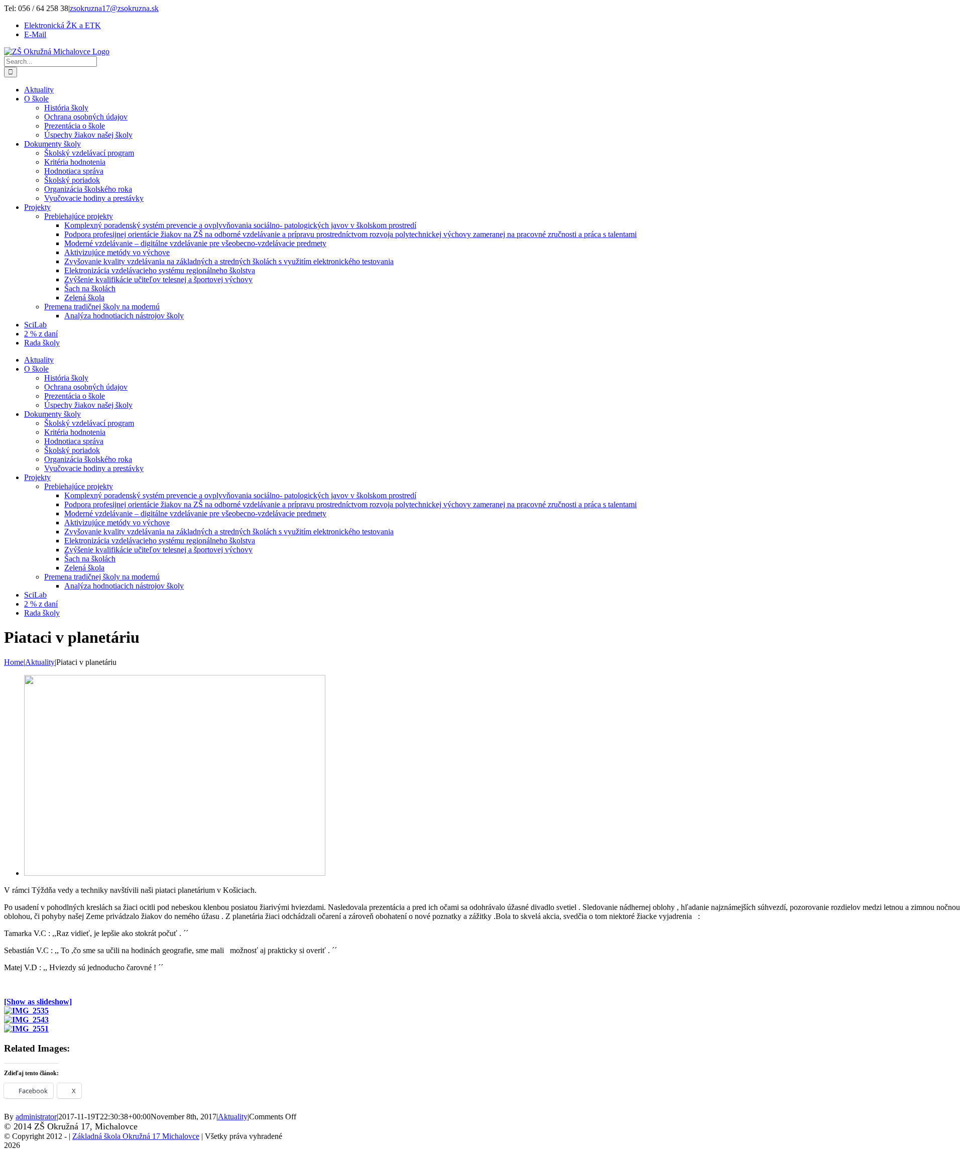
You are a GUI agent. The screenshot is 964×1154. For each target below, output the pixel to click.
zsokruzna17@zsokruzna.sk (114, 8)
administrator (36, 1116)
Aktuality (233, 1116)
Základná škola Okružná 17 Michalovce (135, 1136)
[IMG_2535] (174, 873)
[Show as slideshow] (38, 1001)
